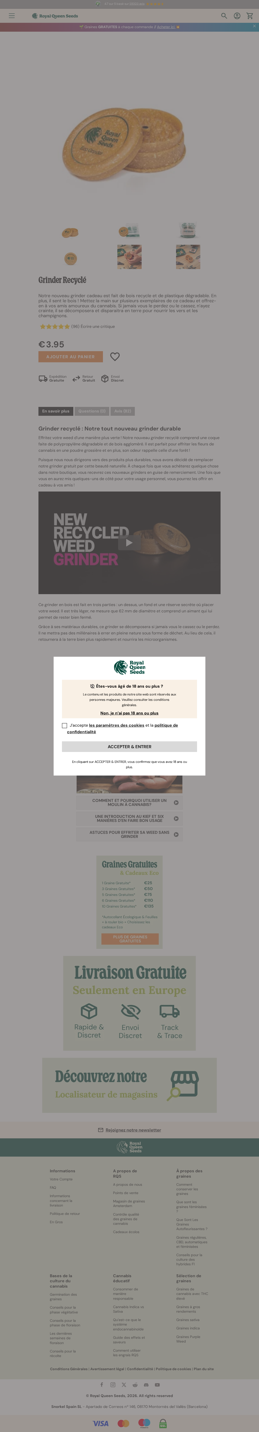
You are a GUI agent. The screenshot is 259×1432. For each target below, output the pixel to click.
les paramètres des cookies (116, 725)
